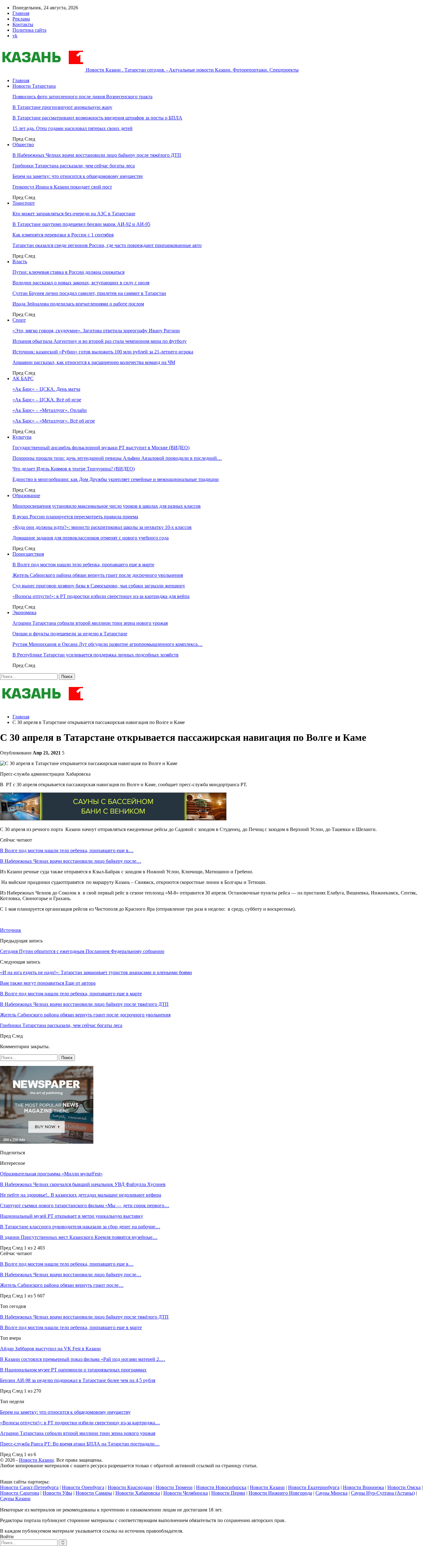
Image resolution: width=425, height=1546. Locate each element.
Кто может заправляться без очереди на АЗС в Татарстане (73, 213)
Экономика (24, 612)
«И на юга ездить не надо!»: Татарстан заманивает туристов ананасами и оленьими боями (96, 972)
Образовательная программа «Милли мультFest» (51, 1173)
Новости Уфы (57, 1493)
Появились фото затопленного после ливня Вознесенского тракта (82, 96)
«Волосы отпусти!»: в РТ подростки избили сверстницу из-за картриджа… (80, 1422)
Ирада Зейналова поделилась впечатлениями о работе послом (78, 303)
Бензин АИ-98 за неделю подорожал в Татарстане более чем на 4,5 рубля (77, 1380)
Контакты (22, 24)
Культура (21, 437)
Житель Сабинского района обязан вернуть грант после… (62, 1285)
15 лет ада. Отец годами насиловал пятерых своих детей (72, 128)
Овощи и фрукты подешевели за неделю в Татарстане (69, 633)
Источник (10, 930)
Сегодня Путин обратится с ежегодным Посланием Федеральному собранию (82, 951)
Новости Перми (228, 1493)
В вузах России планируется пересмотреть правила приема (75, 516)
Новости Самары (94, 1493)
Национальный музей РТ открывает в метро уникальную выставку (71, 1216)
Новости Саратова (19, 1493)
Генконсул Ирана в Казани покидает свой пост (62, 186)
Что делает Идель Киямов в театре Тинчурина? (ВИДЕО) (73, 468)
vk (14, 35)
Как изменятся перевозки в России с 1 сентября (63, 234)
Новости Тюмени (174, 1487)
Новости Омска (404, 1487)
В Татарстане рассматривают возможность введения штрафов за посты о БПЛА (97, 117)
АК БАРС (23, 378)
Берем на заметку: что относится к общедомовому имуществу (77, 176)
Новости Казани (36, 1460)
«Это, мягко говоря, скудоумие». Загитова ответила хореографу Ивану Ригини (96, 330)
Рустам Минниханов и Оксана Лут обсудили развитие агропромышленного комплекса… (107, 644)
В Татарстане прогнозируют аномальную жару (62, 107)
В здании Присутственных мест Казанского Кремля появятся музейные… (78, 1237)
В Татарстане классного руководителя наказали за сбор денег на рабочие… (80, 1226)
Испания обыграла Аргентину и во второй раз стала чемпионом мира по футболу (99, 341)
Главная (20, 13)
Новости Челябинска (185, 1493)
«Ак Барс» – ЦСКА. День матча (46, 389)
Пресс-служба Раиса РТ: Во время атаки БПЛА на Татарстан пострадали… (80, 1443)
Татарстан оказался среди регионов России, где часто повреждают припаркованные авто (107, 245)
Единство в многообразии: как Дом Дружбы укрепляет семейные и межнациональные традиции (115, 479)
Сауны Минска (331, 1493)
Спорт (19, 320)
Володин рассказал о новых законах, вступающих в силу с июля (80, 282)
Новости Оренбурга (83, 1487)
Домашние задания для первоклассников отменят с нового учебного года (90, 537)
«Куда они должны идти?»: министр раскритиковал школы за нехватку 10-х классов (102, 527)
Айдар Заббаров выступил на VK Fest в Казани (50, 1348)
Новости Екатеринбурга (313, 1487)
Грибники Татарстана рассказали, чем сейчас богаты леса (73, 165)
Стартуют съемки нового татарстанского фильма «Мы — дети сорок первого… (84, 1205)
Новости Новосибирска (221, 1487)
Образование (26, 495)
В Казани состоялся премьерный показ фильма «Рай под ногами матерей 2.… (82, 1359)
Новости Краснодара (130, 1487)
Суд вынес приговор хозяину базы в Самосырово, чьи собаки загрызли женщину (98, 585)
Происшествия (28, 554)
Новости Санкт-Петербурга (29, 1487)
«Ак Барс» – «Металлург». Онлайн (49, 410)
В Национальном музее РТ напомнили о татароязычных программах (73, 1369)
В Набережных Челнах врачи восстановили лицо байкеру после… (70, 861)
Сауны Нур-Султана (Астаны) (383, 1493)
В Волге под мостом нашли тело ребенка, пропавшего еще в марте (83, 564)
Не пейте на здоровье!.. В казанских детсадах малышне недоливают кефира (80, 1195)
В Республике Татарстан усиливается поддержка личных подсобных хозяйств (95, 654)
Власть (19, 261)
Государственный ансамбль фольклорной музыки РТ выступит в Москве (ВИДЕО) (100, 447)
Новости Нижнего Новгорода (280, 1493)
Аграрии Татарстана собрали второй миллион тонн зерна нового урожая (90, 623)
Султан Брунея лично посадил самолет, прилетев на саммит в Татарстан (89, 293)
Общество (23, 144)
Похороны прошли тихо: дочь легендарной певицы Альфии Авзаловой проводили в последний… (117, 458)
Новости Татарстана (34, 86)
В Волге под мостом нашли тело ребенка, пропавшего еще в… (66, 850)
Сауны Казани (15, 1498)
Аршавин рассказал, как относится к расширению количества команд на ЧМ (93, 362)
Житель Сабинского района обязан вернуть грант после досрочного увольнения (97, 575)
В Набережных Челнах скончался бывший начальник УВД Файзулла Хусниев (83, 1184)
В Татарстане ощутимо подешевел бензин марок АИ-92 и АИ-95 (81, 224)
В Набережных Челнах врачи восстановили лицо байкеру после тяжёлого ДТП (96, 155)
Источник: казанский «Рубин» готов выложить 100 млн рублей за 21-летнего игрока (102, 351)
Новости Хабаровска (137, 1493)
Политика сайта (29, 30)
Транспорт (23, 203)
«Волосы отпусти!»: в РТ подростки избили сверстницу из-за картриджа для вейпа (100, 596)
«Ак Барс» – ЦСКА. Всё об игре (46, 399)
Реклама (21, 18)
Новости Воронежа (363, 1487)
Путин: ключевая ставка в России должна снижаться (68, 272)
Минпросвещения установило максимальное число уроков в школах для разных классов (106, 506)
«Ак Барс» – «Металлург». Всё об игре (53, 420)
